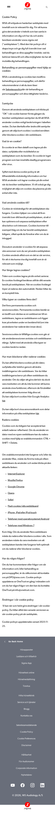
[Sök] (47, 7)
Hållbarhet (26, 755)
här (3, 401)
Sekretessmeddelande (26, 725)
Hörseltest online (26, 673)
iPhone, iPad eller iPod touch (22, 512)
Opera (11, 493)
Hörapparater (26, 650)
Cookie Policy (26, 732)
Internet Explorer (16, 474)
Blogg (26, 709)
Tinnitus (26, 686)
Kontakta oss (26, 716)
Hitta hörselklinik (26, 696)
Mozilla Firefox (15, 480)
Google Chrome (16, 487)
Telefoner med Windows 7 (21, 525)
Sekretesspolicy (14, 89)
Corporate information (26, 768)
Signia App (26, 663)
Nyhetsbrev (26, 775)
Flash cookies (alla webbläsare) (23, 506)
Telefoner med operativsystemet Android (28, 519)
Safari (11, 500)
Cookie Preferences (26, 739)
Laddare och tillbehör (26, 656)
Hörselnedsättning (26, 679)
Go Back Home (15, 641)
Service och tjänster (26, 702)
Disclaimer (26, 745)
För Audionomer (26, 762)
